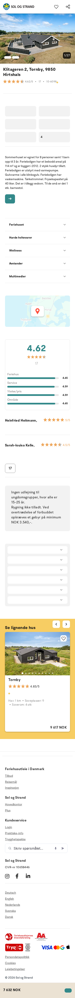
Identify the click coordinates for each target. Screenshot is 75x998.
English (9, 899)
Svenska (10, 911)
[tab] (22, 673)
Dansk (9, 917)
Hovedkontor (13, 804)
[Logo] (17, 6)
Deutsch (10, 893)
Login (8, 827)
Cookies (10, 963)
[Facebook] (20, 876)
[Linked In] (30, 876)
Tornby (14, 679)
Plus (7, 810)
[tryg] (15, 951)
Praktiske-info (14, 833)
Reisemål (11, 782)
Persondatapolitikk (17, 957)
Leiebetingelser (15, 969)
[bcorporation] (28, 951)
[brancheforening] (19, 940)
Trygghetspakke (15, 839)
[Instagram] (9, 876)
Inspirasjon (12, 788)
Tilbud (9, 776)
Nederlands (12, 905)
